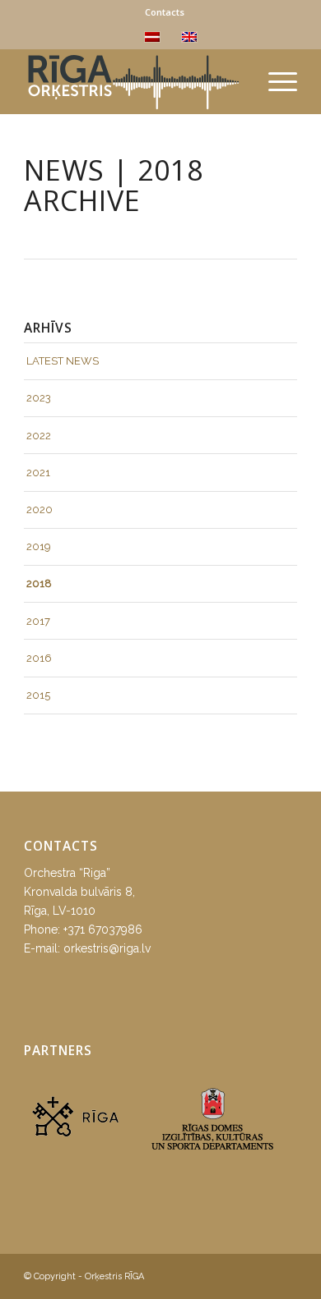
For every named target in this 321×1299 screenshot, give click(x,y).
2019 (38, 546)
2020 (39, 509)
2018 (39, 583)
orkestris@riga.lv (107, 948)
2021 (38, 472)
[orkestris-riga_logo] (133, 81)
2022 (38, 435)
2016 (39, 658)
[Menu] (274, 81)
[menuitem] (165, 12)
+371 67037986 (102, 929)
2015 (38, 695)
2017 (38, 621)
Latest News (62, 361)
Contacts (164, 12)
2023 (38, 398)
